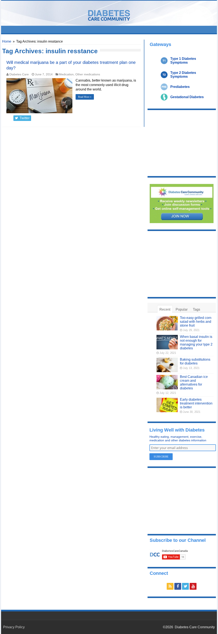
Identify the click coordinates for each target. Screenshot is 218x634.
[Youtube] (193, 586)
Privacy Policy (14, 627)
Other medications (87, 74)
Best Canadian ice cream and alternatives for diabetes (194, 382)
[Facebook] (177, 586)
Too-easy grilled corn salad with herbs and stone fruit (195, 321)
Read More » (84, 96)
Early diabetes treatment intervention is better (196, 403)
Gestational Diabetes (187, 97)
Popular (182, 309)
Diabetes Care (19, 74)
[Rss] (170, 586)
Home (6, 41)
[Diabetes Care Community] (109, 14)
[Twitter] (185, 586)
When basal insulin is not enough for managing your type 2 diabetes (196, 342)
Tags (196, 309)
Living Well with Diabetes (177, 430)
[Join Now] (182, 203)
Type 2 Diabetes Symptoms (183, 74)
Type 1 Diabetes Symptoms (183, 60)
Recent (164, 309)
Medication (66, 74)
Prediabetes (180, 87)
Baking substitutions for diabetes (195, 361)
